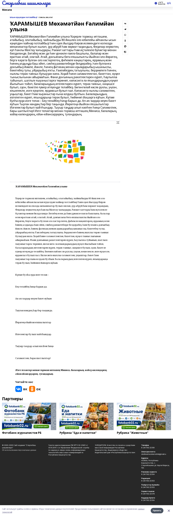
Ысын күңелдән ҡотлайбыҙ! (23, 17)
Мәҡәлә (7, 9)
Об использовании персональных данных (19, 450)
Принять (157, 510)
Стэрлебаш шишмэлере (26, 3)
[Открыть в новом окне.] (21, 389)
